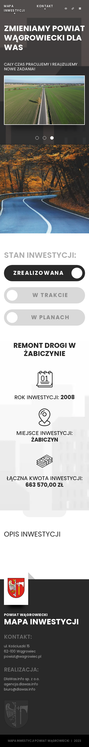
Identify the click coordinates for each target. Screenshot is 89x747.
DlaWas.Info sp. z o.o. (22, 678)
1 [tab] (37, 138)
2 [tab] (44, 138)
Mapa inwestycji (14, 8)
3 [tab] (52, 138)
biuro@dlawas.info (19, 689)
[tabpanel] (44, 74)
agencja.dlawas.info (21, 684)
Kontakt (45, 6)
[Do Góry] (78, 736)
